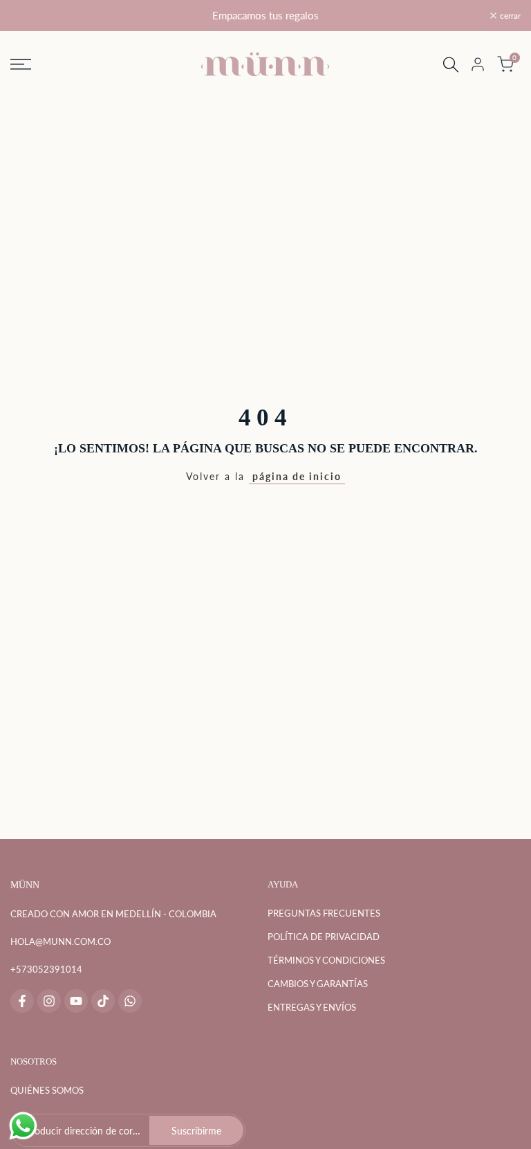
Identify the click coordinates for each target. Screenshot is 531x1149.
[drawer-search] (450, 65)
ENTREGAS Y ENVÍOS (312, 1007)
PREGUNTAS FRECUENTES (324, 913)
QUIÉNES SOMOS (47, 1090)
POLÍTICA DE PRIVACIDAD (324, 936)
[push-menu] (20, 64)
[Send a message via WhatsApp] (23, 1126)
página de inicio (297, 476)
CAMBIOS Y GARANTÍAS (318, 983)
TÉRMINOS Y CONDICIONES (326, 960)
